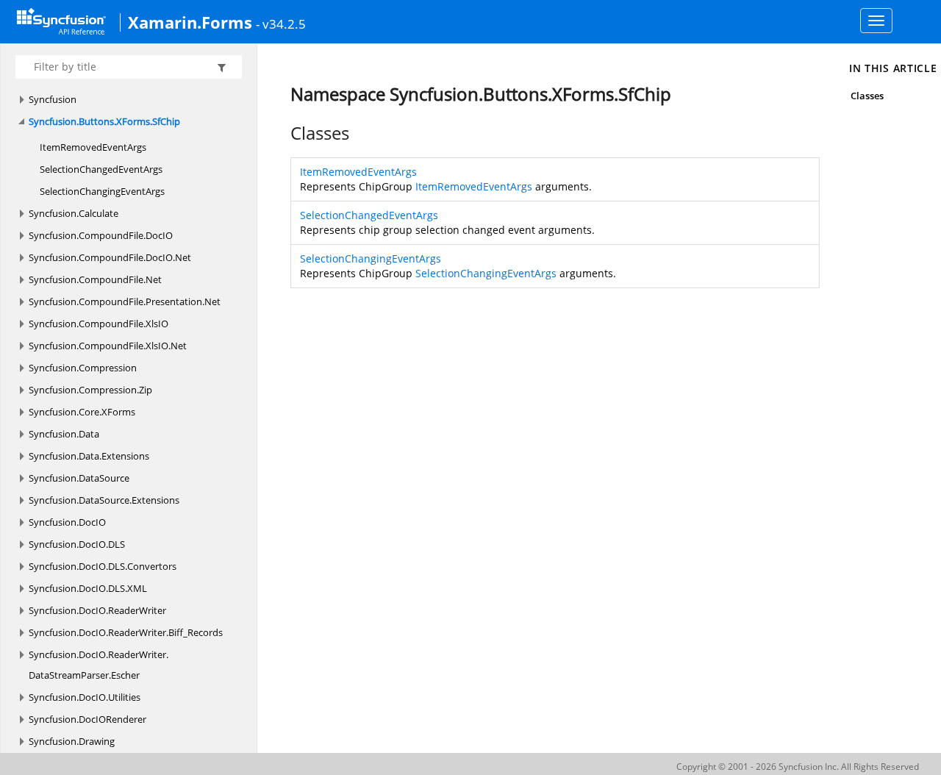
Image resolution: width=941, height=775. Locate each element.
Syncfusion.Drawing (72, 741)
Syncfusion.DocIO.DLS (77, 544)
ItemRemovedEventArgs (93, 147)
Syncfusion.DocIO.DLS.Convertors (102, 566)
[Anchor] (283, 133)
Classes (867, 95)
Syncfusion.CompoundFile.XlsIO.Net (108, 345)
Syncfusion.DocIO (67, 522)
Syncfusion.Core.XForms (82, 411)
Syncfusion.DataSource (79, 478)
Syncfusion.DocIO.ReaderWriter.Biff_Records (126, 632)
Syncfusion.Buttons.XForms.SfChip (104, 121)
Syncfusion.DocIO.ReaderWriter (97, 610)
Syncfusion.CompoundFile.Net (95, 279)
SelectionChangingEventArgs (102, 191)
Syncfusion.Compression (83, 367)
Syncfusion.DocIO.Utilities (84, 697)
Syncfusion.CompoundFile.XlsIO (98, 323)
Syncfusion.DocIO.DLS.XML (88, 588)
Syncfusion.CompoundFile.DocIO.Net (110, 257)
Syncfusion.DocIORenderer (87, 719)
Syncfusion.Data (64, 433)
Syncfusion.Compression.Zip (90, 389)
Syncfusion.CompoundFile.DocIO (101, 235)
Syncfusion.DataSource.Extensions (104, 500)
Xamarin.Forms (190, 22)
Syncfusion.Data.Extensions (89, 456)
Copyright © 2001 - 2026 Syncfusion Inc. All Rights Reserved (797, 766)
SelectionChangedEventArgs (101, 169)
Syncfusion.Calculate (73, 213)
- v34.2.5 (281, 23)
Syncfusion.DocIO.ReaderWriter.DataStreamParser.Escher (98, 665)
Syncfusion (52, 99)
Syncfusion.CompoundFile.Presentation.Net (125, 301)
